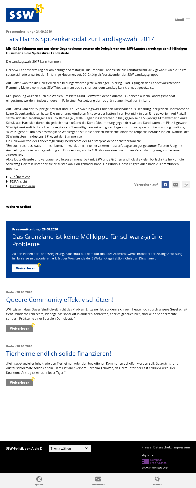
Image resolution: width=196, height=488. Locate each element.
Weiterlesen (26, 268)
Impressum (181, 447)
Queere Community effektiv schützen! (60, 299)
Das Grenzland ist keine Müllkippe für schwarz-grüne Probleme (87, 240)
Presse (146, 447)
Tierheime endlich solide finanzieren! (58, 353)
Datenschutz (162, 447)
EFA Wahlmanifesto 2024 (155, 467)
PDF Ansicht (18, 181)
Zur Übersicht (20, 177)
